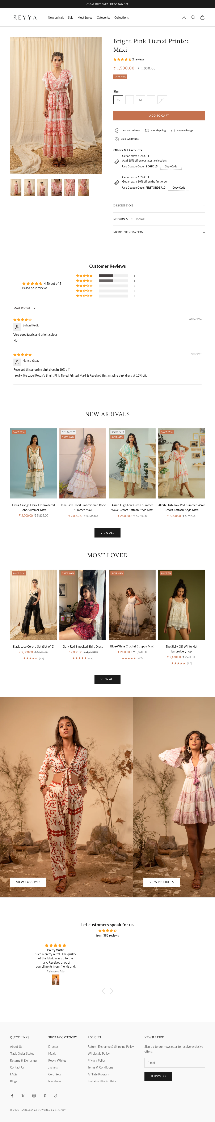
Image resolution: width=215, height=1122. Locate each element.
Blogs (13, 1081)
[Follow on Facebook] (12, 1096)
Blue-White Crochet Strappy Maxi (132, 646)
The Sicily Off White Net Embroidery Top (181, 649)
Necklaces (54, 1081)
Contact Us (17, 1067)
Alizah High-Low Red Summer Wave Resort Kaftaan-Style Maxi (181, 507)
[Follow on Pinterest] (45, 1096)
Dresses (53, 1046)
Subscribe (158, 1076)
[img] (22, 319)
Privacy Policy (96, 1060)
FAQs (13, 1074)
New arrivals (56, 17)
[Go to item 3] (43, 187)
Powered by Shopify (52, 1109)
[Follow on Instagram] (34, 1096)
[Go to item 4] (56, 187)
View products (28, 882)
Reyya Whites (57, 1060)
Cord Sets (54, 1074)
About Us (16, 1046)
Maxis (52, 1053)
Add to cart (159, 115)
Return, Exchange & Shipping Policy (111, 1046)
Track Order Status (22, 1053)
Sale (70, 17)
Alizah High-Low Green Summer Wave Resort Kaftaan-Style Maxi (132, 507)
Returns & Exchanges (24, 1060)
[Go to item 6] (83, 187)
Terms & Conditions (100, 1067)
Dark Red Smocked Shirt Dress (83, 646)
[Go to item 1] (16, 187)
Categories (103, 17)
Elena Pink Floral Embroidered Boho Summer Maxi (83, 507)
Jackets (53, 1067)
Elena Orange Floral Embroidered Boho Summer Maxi (33, 507)
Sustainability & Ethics (102, 1081)
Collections (121, 17)
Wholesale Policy (99, 1053)
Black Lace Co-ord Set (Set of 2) (33, 646)
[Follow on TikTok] (56, 1096)
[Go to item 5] (70, 187)
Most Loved (85, 17)
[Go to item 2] (29, 187)
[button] (122, 59)
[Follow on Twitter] (23, 1096)
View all (107, 532)
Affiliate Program (98, 1074)
